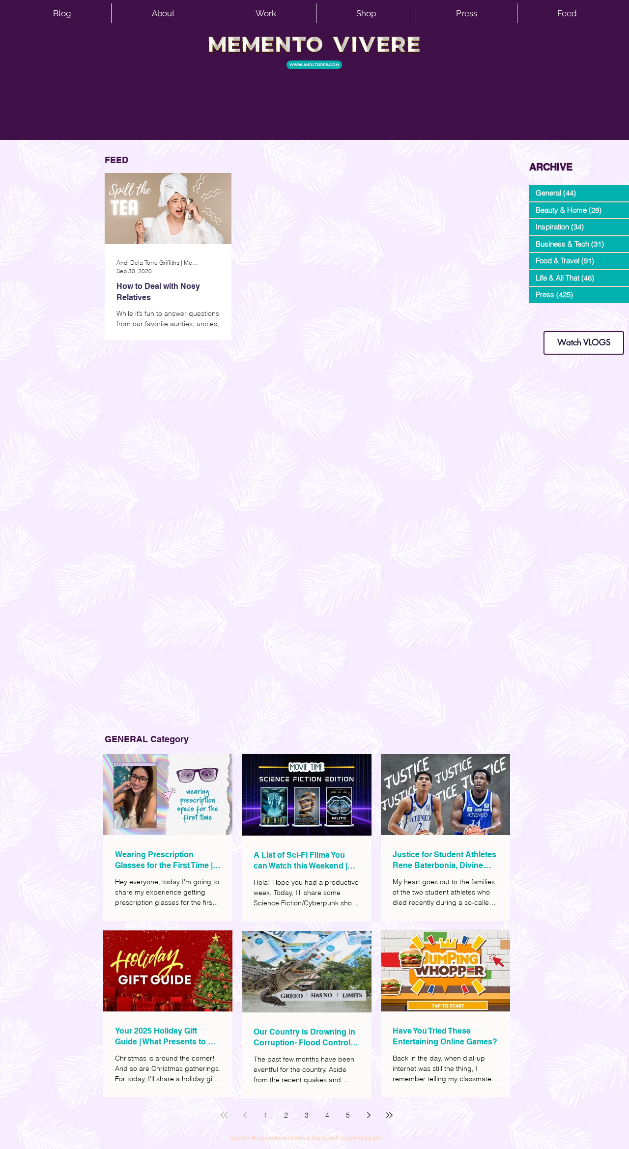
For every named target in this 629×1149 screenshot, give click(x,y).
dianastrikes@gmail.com (583, 314)
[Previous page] (245, 1115)
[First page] (224, 1115)
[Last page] (389, 1115)
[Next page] (368, 1115)
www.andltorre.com (553, 321)
